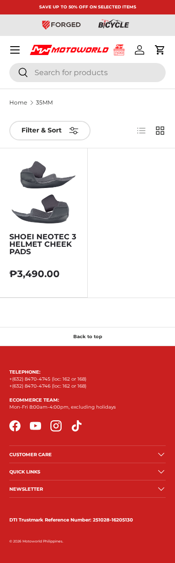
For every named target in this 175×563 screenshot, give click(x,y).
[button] (160, 50)
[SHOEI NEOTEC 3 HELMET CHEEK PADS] (43, 192)
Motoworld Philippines (42, 541)
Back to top (87, 337)
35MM (44, 102)
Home (18, 102)
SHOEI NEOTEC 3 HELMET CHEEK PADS (42, 244)
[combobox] (87, 72)
